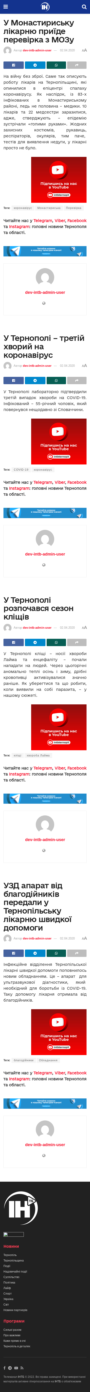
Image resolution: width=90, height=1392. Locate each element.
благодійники (24, 1060)
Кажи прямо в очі (14, 1340)
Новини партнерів (15, 1310)
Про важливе (12, 1335)
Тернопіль (10, 1255)
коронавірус (23, 208)
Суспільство (11, 1277)
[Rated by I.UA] (13, 1235)
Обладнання (48, 1060)
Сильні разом (12, 1329)
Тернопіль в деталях (16, 1346)
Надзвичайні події (15, 1271)
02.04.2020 (67, 50)
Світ (6, 1304)
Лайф (7, 1288)
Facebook (77, 220)
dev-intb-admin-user (37, 50)
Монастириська (49, 208)
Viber (60, 220)
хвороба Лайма (38, 755)
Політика (9, 1282)
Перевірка (73, 208)
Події (6, 1266)
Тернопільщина (13, 1260)
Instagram (19, 226)
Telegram (42, 220)
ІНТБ (21, 1376)
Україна (8, 1299)
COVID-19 (21, 469)
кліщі (17, 755)
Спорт (7, 1293)
